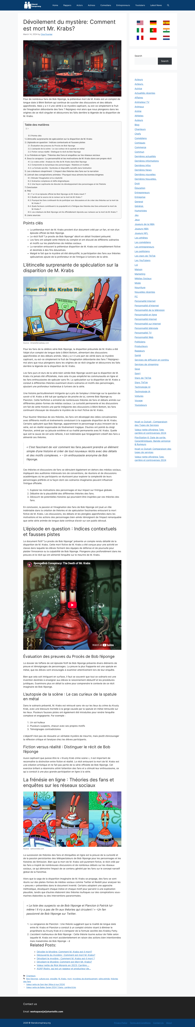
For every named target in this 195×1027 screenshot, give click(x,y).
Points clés (36, 135)
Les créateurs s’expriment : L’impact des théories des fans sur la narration (63, 171)
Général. (139, 206)
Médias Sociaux (143, 278)
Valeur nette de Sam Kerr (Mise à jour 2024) (45, 984)
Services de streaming (146, 364)
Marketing (140, 274)
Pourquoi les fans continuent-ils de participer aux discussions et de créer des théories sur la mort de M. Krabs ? (75, 201)
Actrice (138, 88)
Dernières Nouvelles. (146, 179)
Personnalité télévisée (146, 328)
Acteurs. (139, 84)
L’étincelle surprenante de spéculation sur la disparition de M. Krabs (59, 139)
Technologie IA (142, 391)
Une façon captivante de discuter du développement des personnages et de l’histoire (69, 184)
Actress (91, 5)
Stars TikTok (141, 382)
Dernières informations (147, 161)
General (139, 201)
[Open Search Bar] (168, 5)
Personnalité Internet (146, 319)
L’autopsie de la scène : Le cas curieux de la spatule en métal (57, 149)
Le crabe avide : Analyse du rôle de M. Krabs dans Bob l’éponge (59, 162)
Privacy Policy (120, 1023)
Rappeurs (140, 351)
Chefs (138, 133)
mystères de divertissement (85, 979)
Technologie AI (142, 387)
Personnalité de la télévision (150, 310)
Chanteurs (31, 976)
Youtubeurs (141, 405)
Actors (80, 5)
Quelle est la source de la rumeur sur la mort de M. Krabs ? (57, 197)
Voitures (139, 396)
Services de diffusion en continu (152, 360)
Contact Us (158, 1023)
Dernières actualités (145, 156)
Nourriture (140, 287)
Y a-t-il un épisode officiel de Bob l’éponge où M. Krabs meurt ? (58, 194)
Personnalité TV (143, 332)
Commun (139, 152)
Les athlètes (141, 237)
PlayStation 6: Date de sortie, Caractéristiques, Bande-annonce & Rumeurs (152, 441)
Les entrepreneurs (144, 247)
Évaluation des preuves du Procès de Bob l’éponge (53, 146)
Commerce (140, 147)
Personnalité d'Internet (147, 305)
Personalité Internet (145, 301)
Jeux (137, 219)
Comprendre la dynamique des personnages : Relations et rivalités (60, 165)
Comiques (140, 143)
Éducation (140, 188)
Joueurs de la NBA (145, 224)
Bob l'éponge (32, 979)
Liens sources (33, 215)
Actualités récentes (145, 93)
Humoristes (141, 210)
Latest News (156, 5)
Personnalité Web (144, 337)
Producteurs (141, 346)
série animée (104, 979)
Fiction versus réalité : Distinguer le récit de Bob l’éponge (56, 152)
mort (69, 979)
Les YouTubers (142, 260)
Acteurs (139, 79)
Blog (137, 124)
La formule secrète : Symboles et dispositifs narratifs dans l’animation (62, 168)
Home (55, 5)
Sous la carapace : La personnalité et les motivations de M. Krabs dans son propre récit (69, 158)
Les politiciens (142, 251)
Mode (138, 283)
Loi (136, 265)
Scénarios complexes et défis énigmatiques (50, 181)
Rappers (67, 5)
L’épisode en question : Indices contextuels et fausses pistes (56, 142)
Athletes (139, 115)
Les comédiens (143, 242)
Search (138, 56)
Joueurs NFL (141, 233)
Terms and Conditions (140, 1023)
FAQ (29, 191)
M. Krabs (62, 979)
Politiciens (140, 341)
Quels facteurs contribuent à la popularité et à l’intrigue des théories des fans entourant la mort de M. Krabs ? (74, 207)
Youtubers (140, 5)
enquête (53, 979)
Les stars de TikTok (145, 256)
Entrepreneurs (123, 5)
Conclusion (32, 187)
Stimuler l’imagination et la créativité (46, 178)
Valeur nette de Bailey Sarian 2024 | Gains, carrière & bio (51, 987)
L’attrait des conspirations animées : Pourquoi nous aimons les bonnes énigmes (65, 174)
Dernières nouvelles (145, 174)
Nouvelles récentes (145, 292)
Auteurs (139, 120)
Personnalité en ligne (146, 314)
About (169, 1023)
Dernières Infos (143, 165)
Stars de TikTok (143, 378)
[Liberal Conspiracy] (32, 5)
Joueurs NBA (142, 228)
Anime (138, 111)
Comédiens (141, 138)
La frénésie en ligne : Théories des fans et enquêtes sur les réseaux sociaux (63, 155)
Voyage (139, 400)
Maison (138, 269)
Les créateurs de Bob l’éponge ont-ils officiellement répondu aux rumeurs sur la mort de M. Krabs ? (74, 212)
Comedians (105, 5)
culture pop (44, 979)
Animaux (139, 106)
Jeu (136, 215)
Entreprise (140, 197)
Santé (138, 355)
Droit (137, 183)
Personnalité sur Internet (148, 323)
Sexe (137, 369)
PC (136, 296)
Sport (137, 373)
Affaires (139, 97)
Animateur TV (142, 102)
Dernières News (143, 170)
